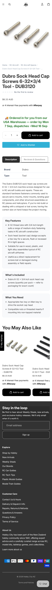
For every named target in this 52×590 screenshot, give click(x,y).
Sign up (26, 434)
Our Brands (7, 466)
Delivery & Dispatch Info (13, 504)
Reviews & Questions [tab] (34, 159)
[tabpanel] (26, 242)
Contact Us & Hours (11, 499)
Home (4, 65)
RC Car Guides (9, 470)
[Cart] (48, 4)
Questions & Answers (12, 512)
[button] (26, 145)
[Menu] (3, 4)
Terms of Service (10, 521)
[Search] (9, 4)
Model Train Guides (11, 483)
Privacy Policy (9, 517)
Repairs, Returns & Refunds (15, 508)
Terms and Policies (26, 582)
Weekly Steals (9, 461)
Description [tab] (11, 159)
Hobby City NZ (29, 577)
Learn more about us (12, 549)
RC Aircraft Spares (28, 65)
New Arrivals (8, 457)
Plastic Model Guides (12, 479)
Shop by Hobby (9, 453)
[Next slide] (44, 365)
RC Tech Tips (8, 475)
